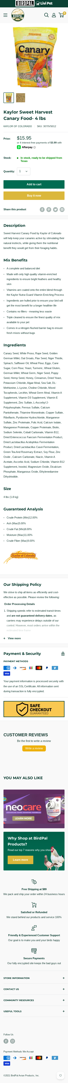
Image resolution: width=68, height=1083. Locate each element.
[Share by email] (62, 209)
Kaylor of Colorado (17, 126)
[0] (61, 15)
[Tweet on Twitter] (55, 209)
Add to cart (34, 184)
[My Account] (54, 15)
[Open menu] (5, 15)
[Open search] (46, 15)
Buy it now (34, 195)
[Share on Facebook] (42, 209)
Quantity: (9, 171)
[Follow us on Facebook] (5, 1041)
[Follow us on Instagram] (12, 1041)
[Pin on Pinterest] (48, 209)
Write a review (34, 748)
